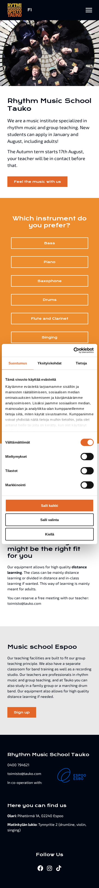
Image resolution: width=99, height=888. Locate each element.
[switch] (87, 456)
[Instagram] (49, 868)
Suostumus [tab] (18, 363)
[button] (88, 10)
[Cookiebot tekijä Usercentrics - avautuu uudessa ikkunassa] (73, 350)
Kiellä (49, 534)
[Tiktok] (59, 868)
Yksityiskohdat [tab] (49, 363)
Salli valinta (49, 520)
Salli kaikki (49, 505)
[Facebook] (40, 868)
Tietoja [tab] (81, 363)
